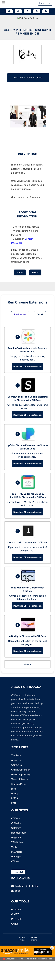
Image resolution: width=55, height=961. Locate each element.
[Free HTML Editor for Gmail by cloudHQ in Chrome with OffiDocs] (29, 488)
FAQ (13, 803)
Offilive (14, 924)
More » (27, 664)
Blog (13, 789)
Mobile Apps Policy (20, 774)
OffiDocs (15, 818)
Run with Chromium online (28, 77)
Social (40, 314)
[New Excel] (36, 11)
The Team (16, 755)
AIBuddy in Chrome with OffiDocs (27, 636)
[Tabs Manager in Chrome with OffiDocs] (29, 582)
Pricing (14, 793)
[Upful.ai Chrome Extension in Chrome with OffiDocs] (29, 439)
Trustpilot (18, 872)
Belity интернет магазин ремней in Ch (27, 31)
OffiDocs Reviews (21, 938)
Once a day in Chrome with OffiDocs (27, 542)
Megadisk (16, 837)
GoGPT (15, 914)
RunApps (16, 856)
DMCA (14, 798)
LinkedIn (33, 886)
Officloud (15, 861)
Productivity (20, 314)
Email (17, 891)
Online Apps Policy (20, 770)
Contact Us (16, 765)
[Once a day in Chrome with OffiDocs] (29, 537)
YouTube (19, 886)
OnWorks (16, 823)
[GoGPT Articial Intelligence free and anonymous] (9, 11)
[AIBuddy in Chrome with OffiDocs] (29, 630)
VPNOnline (17, 842)
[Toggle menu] (3, 3)
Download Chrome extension (27, 366)
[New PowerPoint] (45, 11)
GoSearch (16, 909)
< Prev (20, 272)
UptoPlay (16, 828)
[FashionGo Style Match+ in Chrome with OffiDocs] (29, 342)
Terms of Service (19, 779)
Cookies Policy (18, 784)
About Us (16, 760)
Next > (35, 272)
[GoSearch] (18, 11)
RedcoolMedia (18, 833)
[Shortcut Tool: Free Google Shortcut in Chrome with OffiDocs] (29, 391)
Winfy (14, 847)
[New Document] (27, 11)
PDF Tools (16, 919)
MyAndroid (16, 852)
